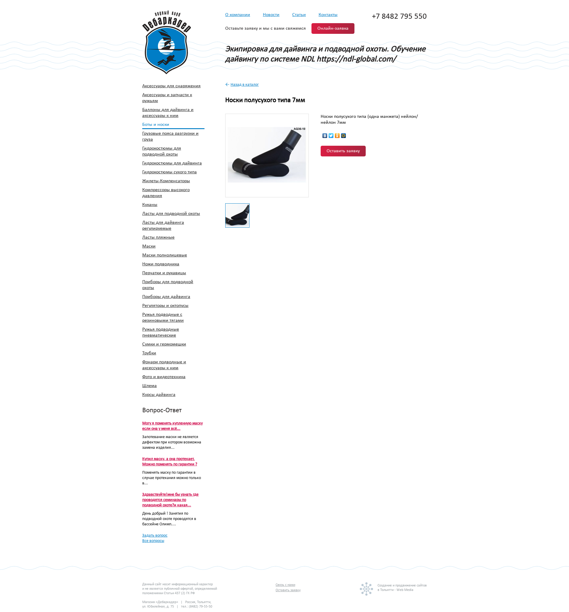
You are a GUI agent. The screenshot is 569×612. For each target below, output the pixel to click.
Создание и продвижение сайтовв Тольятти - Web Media (402, 588)
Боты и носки (155, 124)
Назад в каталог (245, 85)
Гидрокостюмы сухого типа (169, 172)
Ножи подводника (160, 264)
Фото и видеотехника (164, 377)
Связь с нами (285, 585)
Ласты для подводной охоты (171, 213)
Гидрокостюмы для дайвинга (172, 163)
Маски (149, 246)
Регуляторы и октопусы (165, 305)
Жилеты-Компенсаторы (166, 181)
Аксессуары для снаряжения (171, 86)
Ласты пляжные (158, 237)
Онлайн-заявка (333, 28)
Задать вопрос (154, 535)
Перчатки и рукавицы (164, 273)
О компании (237, 14)
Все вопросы (153, 541)
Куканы (149, 204)
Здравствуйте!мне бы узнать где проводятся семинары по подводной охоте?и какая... (170, 500)
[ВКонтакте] (325, 135)
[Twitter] (331, 135)
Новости (271, 14)
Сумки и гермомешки (164, 344)
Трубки (149, 353)
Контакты (328, 14)
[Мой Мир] (344, 135)
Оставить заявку (343, 151)
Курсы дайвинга (158, 394)
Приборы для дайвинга (166, 296)
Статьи (299, 14)
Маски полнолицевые (164, 255)
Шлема (149, 385)
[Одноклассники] (337, 135)
